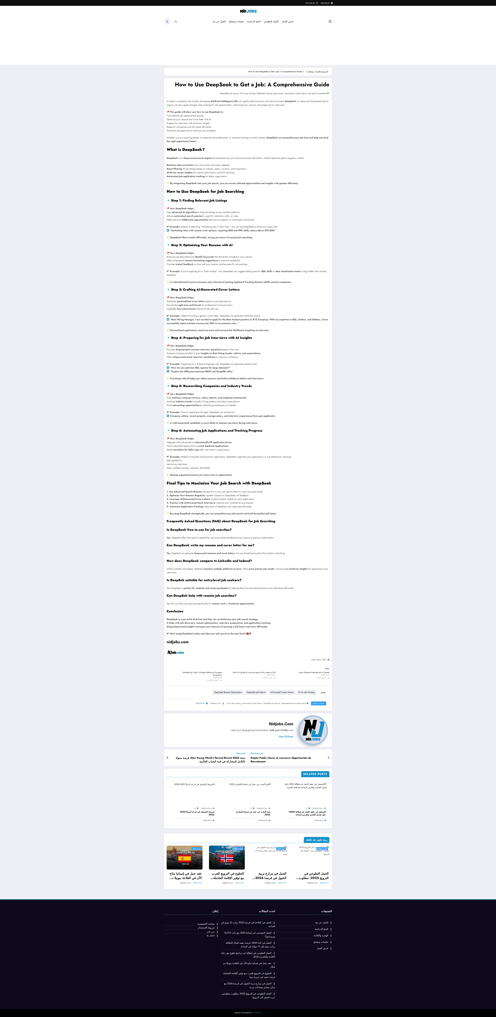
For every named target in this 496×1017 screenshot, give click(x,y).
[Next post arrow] (167, 758)
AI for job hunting (306, 692)
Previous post (257, 753)
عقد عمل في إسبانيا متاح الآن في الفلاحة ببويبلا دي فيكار (185, 875)
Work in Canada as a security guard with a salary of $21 (254, 672)
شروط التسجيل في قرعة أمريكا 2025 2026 (197, 813)
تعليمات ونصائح (236, 21)
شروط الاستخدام (206, 927)
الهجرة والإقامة (238, 849)
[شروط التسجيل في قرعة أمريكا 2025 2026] (194, 784)
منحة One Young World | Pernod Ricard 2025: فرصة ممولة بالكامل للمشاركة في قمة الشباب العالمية (210, 759)
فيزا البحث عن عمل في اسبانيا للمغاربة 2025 (253, 813)
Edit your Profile (279, 730)
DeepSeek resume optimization (228, 692)
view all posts (286, 736)
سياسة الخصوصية (206, 923)
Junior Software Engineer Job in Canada (314, 672)
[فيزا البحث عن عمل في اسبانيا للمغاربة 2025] (250, 784)
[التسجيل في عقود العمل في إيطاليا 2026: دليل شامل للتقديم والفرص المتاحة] (304, 785)
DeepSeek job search (256, 692)
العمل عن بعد (219, 21)
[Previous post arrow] (328, 758)
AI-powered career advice (281, 692)
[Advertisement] (248, 45)
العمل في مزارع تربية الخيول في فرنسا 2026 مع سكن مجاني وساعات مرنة (270, 875)
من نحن (211, 931)
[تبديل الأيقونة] (330, 22)
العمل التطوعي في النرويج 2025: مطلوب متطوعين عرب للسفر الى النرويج (312, 875)
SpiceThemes (256, 1012)
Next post (240, 753)
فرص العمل (287, 21)
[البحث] (176, 22)
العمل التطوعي (271, 21)
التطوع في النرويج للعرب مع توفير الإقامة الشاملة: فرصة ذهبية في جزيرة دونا (227, 875)
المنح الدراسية (254, 21)
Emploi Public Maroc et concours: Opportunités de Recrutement (281, 759)
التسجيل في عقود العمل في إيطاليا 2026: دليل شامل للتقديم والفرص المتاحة (307, 813)
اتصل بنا (211, 935)
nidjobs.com (178, 642)
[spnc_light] (167, 21)
